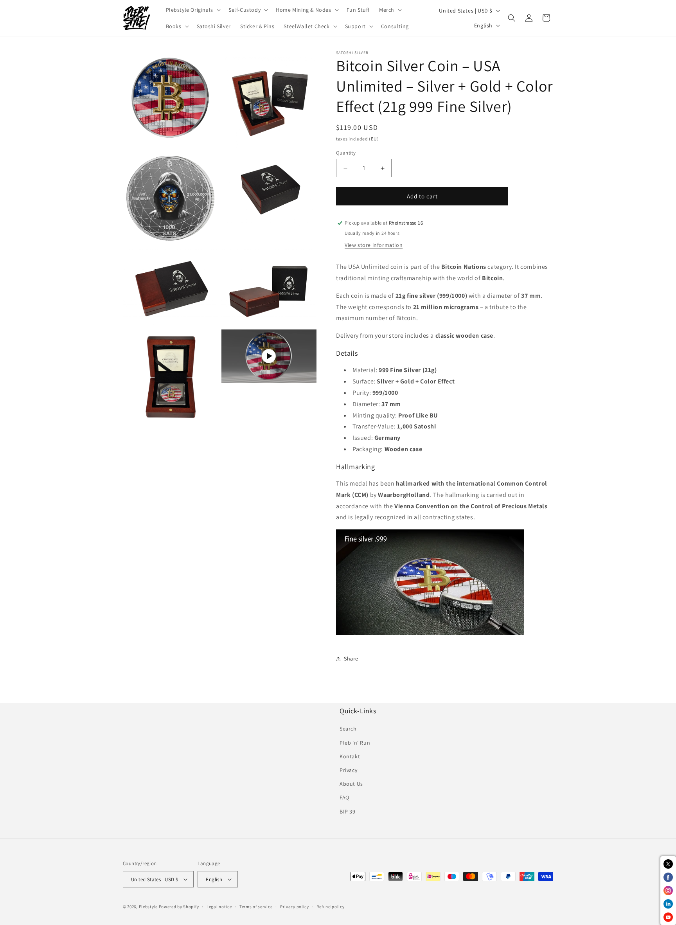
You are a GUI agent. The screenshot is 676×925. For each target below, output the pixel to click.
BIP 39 (348, 811)
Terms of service (255, 906)
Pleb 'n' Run (355, 742)
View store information (374, 244)
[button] (192, 10)
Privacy (348, 770)
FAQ (344, 797)
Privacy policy (294, 906)
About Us (351, 783)
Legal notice (219, 906)
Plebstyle (148, 906)
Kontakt (350, 756)
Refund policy (330, 906)
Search (348, 728)
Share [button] (351, 658)
